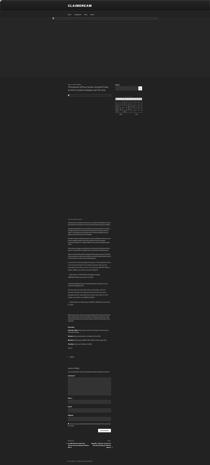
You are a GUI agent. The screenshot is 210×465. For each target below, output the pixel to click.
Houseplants (77, 14)
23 (129, 109)
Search (117, 85)
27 (117, 111)
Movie (72, 357)
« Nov (120, 114)
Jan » (136, 114)
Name (70, 398)
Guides (92, 14)
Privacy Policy (71, 461)
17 (132, 106)
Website (70, 415)
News (85, 14)
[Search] (140, 88)
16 (128, 106)
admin (79, 84)
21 (120, 109)
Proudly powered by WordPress (84, 461)
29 (124, 111)
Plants (69, 14)
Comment (71, 376)
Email (70, 406)
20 (117, 109)
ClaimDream (80, 6)
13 (117, 106)
